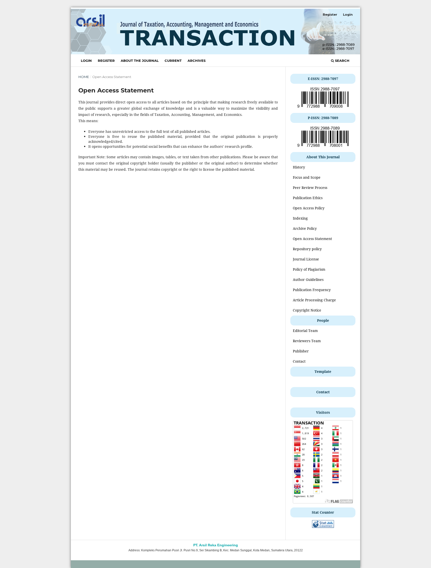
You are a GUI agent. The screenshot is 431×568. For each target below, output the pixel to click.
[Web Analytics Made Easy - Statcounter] (323, 526)
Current (173, 61)
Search (341, 61)
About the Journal (140, 61)
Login (86, 61)
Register (106, 61)
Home (83, 77)
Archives (197, 61)
